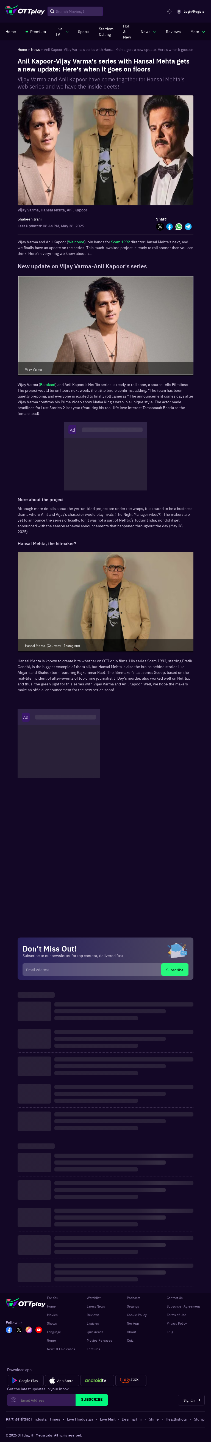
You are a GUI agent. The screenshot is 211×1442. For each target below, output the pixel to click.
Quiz (130, 1340)
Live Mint (108, 1419)
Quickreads (95, 1332)
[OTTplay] (25, 11)
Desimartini (132, 1419)
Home (51, 1306)
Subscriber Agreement (183, 1306)
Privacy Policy (177, 1323)
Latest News (96, 1306)
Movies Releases (99, 1340)
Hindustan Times (45, 1419)
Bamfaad (47, 384)
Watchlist (94, 1297)
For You (52, 1297)
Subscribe (175, 969)
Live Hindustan (80, 1419)
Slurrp (199, 1419)
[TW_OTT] (19, 1330)
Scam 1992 (120, 241)
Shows (52, 1323)
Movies (52, 1315)
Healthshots (176, 1419)
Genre (51, 1340)
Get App (133, 1323)
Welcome (76, 241)
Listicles (93, 1323)
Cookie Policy (137, 1315)
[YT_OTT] (38, 1330)
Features (93, 1349)
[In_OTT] (29, 1330)
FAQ (170, 1332)
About (131, 1332)
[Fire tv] (130, 1380)
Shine (154, 1419)
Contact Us (175, 1297)
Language (54, 1332)
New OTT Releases (61, 1349)
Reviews (93, 1315)
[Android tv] (97, 1380)
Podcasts (133, 1297)
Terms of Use (176, 1315)
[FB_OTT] (9, 1330)
